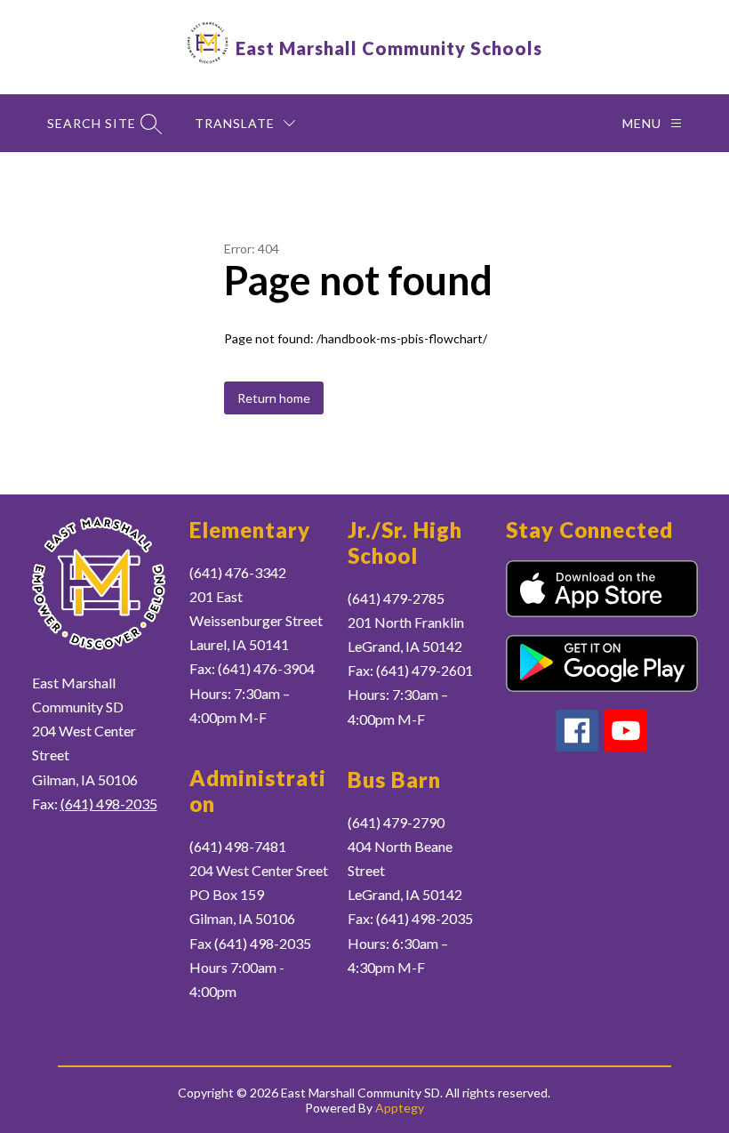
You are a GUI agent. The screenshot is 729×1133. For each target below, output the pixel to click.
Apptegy (399, 1107)
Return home (273, 398)
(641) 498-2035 (108, 803)
